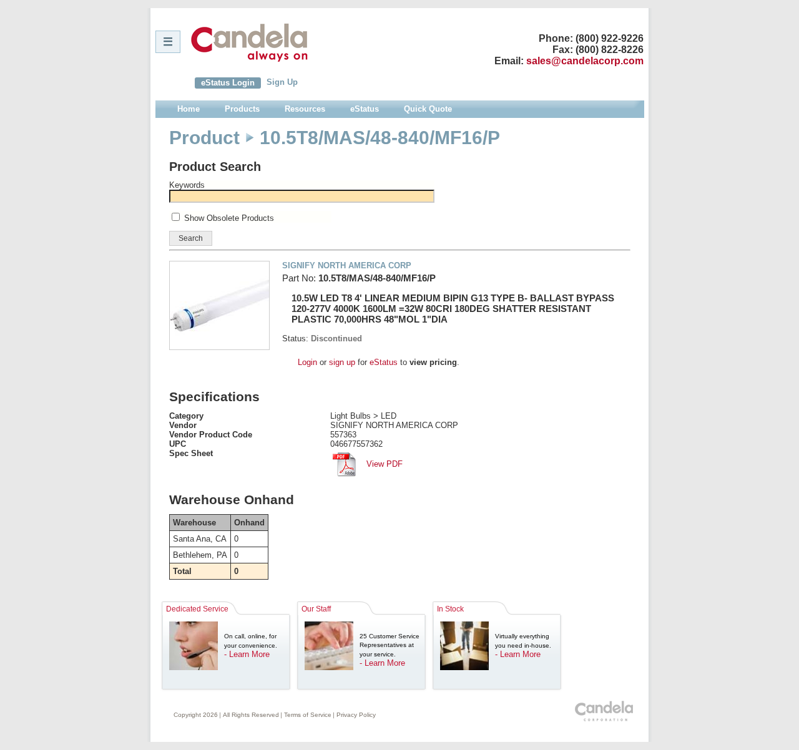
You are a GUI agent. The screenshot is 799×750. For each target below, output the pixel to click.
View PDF (383, 464)
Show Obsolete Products (229, 218)
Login (307, 362)
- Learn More (247, 654)
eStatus (384, 362)
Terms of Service (307, 714)
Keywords (187, 185)
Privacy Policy (356, 714)
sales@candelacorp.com (585, 61)
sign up (342, 362)
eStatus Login (228, 82)
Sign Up (282, 82)
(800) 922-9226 (610, 38)
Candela (249, 42)
